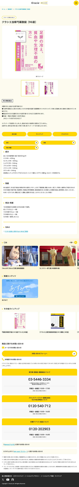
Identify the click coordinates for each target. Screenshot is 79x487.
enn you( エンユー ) (20, 451)
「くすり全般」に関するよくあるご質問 (16, 231)
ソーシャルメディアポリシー (32, 476)
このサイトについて (18, 476)
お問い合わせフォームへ (39, 353)
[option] (39, 52)
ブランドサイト (64, 134)
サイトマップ (58, 476)
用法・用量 (8, 147)
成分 (7, 142)
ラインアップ (39, 134)
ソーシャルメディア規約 (47, 476)
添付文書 (14, 134)
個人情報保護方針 (7, 476)
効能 (44, 142)
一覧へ (71, 242)
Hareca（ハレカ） (9, 444)
